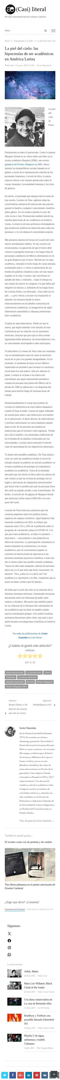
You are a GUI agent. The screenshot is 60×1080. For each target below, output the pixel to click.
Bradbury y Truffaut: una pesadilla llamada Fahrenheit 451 (39, 1019)
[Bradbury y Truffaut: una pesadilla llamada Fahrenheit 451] (14, 1015)
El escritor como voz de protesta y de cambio (28, 842)
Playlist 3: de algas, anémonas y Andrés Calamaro (34, 1039)
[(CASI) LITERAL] (30, 9)
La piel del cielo (34, 672)
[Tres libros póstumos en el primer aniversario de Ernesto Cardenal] (30, 850)
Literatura (10, 677)
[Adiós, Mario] (14, 971)
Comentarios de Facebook (15, 909)
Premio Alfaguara (44, 682)
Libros (47, 672)
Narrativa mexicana (15, 682)
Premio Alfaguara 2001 (16, 686)
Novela (30, 682)
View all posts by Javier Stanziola (37, 821)
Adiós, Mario (31, 971)
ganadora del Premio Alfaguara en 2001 (23, 164)
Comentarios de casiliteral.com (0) (40, 909)
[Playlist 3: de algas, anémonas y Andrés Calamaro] (14, 1035)
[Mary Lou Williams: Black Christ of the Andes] (14, 983)
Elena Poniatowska (14, 672)
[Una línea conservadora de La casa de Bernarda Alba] (14, 999)
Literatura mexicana (27, 677)
